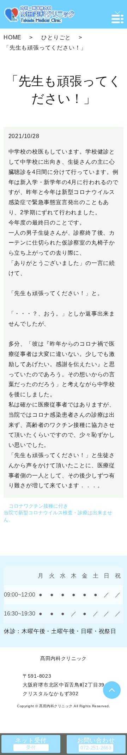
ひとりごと (56, 37)
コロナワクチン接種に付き (38, 506)
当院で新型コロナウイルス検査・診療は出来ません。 (58, 516)
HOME (13, 37)
